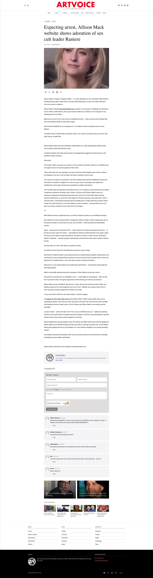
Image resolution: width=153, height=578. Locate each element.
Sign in (57, 389)
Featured (47, 21)
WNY (82, 13)
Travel (97, 544)
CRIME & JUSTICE (90, 13)
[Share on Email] (60, 92)
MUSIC (104, 13)
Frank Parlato (56, 44)
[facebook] (119, 5)
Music (63, 544)
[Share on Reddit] (53, 92)
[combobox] (122, 572)
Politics (30, 544)
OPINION (65, 13)
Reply (54, 425)
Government (31, 541)
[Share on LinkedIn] (57, 92)
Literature (64, 541)
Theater (64, 531)
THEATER (98, 13)
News (54, 21)
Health (97, 538)
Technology (98, 541)
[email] (127, 5)
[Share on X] (49, 92)
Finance (97, 534)
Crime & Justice (32, 534)
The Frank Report (99, 558)
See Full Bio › (59, 360)
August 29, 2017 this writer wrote (57, 299)
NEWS (56, 13)
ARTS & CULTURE (75, 13)
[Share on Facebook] (45, 92)
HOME (49, 13)
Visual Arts (65, 538)
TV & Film (64, 534)
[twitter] (121, 5)
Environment (31, 538)
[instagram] (124, 5)
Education (98, 531)
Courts (30, 531)
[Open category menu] (25, 5)
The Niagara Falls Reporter (101, 560)
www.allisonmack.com (67, 109)
